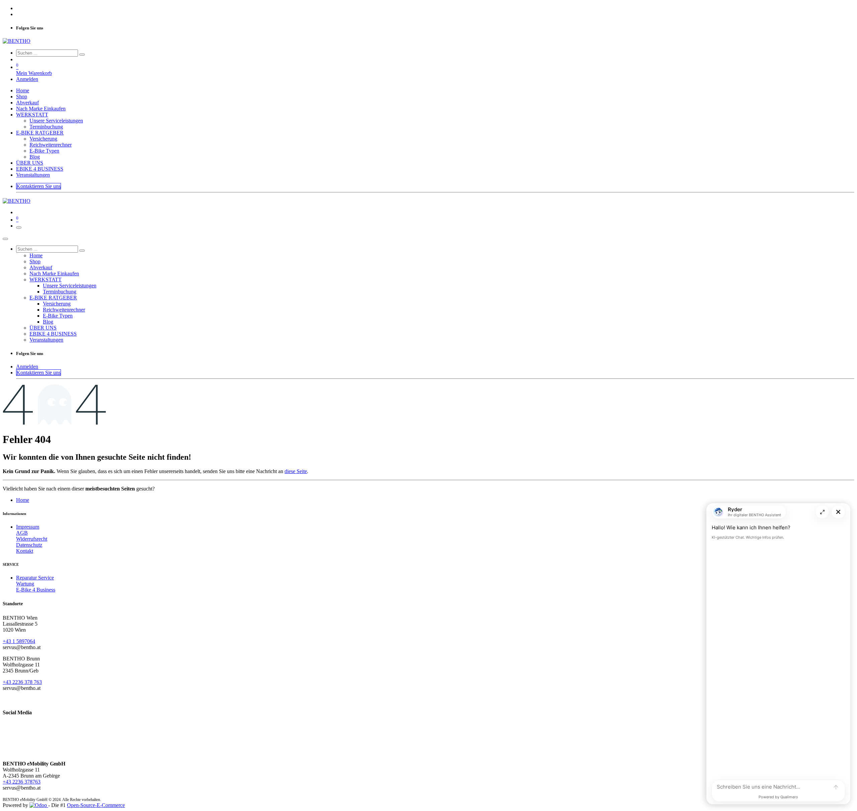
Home (22, 500)
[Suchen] (82, 55)
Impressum (27, 527)
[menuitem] (22, 90)
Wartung (25, 584)
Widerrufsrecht (31, 539)
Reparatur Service (35, 577)
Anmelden (27, 79)
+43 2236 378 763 (22, 682)
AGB (22, 533)
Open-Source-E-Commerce (96, 805)
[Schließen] (5, 239)
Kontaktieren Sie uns (38, 186)
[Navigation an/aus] (18, 228)
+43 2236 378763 (22, 782)
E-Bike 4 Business (35, 590)
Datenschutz (29, 545)
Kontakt (24, 551)
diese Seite (296, 471)
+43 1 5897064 (19, 641)
